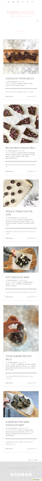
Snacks (22, 85)
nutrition (27, 368)
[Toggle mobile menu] (38, 21)
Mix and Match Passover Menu (20, 147)
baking (8, 433)
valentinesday (10, 435)
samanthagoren (12, 81)
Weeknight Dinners (11, 158)
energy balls (9, 368)
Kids (12, 85)
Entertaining (25, 154)
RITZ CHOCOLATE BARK (17, 277)
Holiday (8, 85)
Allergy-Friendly (23, 152)
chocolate (9, 223)
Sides (22, 156)
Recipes (17, 85)
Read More (9, 96)
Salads (18, 156)
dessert (14, 223)
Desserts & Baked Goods (25, 83)
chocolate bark (27, 284)
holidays (13, 285)
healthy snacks (18, 368)
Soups (27, 156)
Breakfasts (21, 364)
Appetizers (31, 152)
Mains (8, 156)
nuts (30, 433)
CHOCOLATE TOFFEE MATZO (20, 78)
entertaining (21, 223)
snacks (12, 370)
